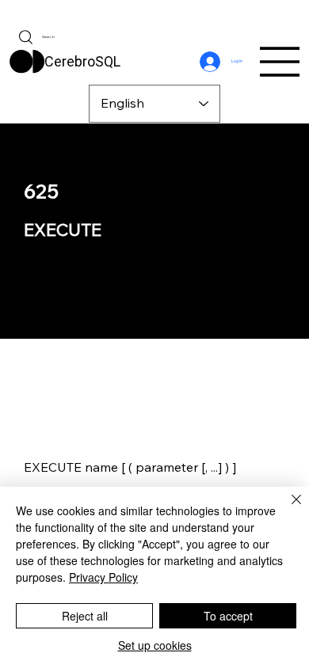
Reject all (85, 616)
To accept (228, 616)
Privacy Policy (103, 577)
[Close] (287, 509)
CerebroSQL (82, 61)
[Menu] (280, 62)
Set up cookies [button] (155, 645)
